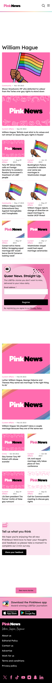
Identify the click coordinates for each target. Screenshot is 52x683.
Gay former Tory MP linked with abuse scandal (11, 459)
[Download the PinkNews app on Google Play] (28, 612)
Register (26, 302)
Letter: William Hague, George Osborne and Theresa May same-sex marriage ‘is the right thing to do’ (25, 382)
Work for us (8, 655)
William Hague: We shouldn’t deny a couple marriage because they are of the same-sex (22, 427)
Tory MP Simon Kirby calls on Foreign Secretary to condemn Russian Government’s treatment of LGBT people (12, 171)
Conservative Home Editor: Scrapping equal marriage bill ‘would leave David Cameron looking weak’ (12, 250)
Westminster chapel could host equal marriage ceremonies (37, 248)
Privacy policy (9, 665)
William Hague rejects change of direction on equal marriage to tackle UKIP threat (38, 212)
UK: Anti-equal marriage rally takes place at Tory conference (37, 462)
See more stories (26, 590)
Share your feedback (14, 552)
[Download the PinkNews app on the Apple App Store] (10, 612)
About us (6, 635)
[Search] (43, 5)
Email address (13, 287)
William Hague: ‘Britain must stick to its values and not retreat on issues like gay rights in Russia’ (25, 133)
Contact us (7, 645)
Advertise (7, 650)
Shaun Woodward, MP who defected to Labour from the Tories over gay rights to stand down (23, 90)
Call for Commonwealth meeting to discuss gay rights (38, 499)
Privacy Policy (36, 308)
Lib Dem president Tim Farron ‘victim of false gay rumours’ (12, 499)
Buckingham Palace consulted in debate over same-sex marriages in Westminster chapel (37, 170)
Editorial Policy (10, 640)
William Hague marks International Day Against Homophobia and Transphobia (12, 210)
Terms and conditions (13, 660)
